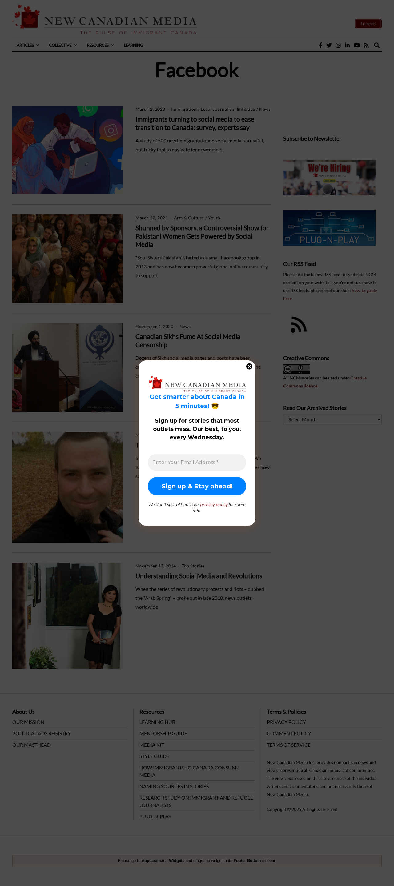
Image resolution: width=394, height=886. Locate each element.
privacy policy (214, 504)
